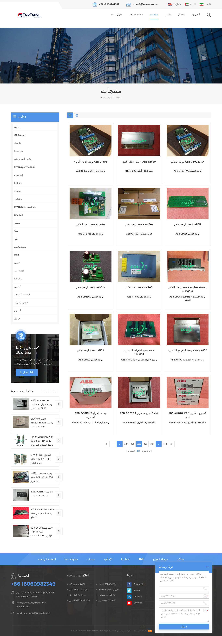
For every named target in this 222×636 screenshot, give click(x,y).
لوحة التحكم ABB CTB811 (90, 225)
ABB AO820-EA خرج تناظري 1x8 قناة (187, 415)
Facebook (138, 584)
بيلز (16, 239)
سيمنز (17, 223)
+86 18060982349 (109, 4)
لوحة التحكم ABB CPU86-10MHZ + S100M (187, 289)
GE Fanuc (19, 135)
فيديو (168, 14)
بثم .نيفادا (18, 151)
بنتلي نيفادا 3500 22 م (79, 589)
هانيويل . (18, 143)
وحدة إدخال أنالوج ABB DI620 (139, 162)
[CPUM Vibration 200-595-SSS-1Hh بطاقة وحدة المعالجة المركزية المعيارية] (21, 440)
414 (165, 444)
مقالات (180, 559)
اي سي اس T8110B (107, 595)
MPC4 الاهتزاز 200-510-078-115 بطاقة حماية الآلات (41, 459)
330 (146, 444)
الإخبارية (108, 559)
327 (126, 444)
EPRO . (17, 183)
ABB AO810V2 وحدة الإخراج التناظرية (90, 415)
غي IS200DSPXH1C (107, 584)
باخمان (17, 263)
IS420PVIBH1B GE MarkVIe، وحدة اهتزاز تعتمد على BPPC (41, 404)
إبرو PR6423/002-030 (79, 600)
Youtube (138, 602)
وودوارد (17, 191)
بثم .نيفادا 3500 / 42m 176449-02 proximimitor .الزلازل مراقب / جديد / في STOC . (42, 532)
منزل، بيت (116, 14)
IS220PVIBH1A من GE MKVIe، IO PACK (42, 494)
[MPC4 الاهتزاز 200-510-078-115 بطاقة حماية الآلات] (21, 459)
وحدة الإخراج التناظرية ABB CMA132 (139, 352)
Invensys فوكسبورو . (25, 207)
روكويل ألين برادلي (23, 159)
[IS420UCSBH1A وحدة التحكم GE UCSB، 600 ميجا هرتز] (21, 477)
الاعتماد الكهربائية (22, 295)
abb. (17, 127)
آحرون (17, 287)
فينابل (17, 318)
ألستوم (17, 310)
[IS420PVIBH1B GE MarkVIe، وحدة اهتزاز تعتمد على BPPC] (21, 404)
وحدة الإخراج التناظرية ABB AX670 (187, 351)
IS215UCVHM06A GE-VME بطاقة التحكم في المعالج (42, 513)
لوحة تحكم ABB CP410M (90, 288)
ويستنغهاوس (20, 247)
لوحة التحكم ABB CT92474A (187, 162)
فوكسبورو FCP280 (107, 600)
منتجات (154, 14)
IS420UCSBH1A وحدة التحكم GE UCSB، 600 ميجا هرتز (42, 477)
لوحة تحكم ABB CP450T (139, 225)
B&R (16, 255)
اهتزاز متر (19, 271)
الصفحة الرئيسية (47, 559)
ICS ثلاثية (18, 215)
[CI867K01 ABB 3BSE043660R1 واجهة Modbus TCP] (21, 422)
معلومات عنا (136, 14)
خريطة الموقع (160, 559)
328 (133, 444)
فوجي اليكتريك (21, 302)
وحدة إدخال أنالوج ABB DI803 (90, 162)
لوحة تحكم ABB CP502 (90, 351)
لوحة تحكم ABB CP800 (139, 288)
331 (152, 444)
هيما (16, 231)
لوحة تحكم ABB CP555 (187, 225)
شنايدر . (18, 199)
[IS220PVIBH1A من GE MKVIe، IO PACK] (21, 495)
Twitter (137, 590)
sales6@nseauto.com (145, 4)
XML (141, 559)
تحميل (181, 14)
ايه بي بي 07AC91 (77, 584)
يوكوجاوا (18, 279)
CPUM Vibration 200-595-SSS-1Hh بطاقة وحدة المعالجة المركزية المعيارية (42, 441)
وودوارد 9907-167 (77, 595)
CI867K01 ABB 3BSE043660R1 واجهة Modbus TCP (42, 423)
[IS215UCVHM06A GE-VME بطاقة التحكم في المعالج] (21, 513)
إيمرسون (18, 175)
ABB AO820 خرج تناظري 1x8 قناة (139, 413)
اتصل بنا (195, 14)
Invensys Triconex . (25, 167)
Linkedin (138, 596)
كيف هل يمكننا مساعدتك (27, 350)
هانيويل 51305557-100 (109, 589)
